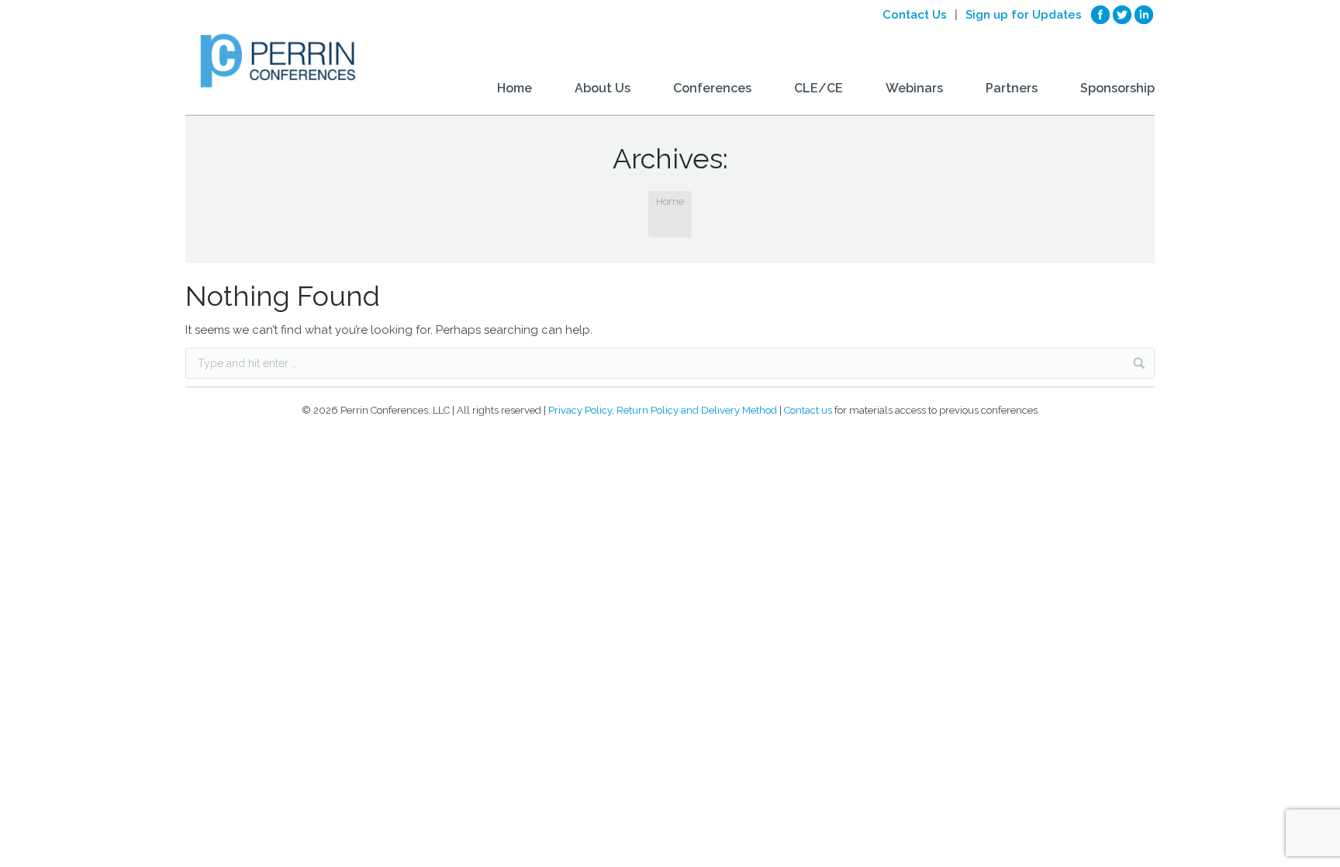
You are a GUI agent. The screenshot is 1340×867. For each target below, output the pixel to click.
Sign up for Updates (1023, 15)
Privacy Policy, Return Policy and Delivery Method (662, 410)
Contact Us (914, 15)
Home (670, 201)
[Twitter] (1122, 14)
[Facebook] (1100, 14)
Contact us (808, 410)
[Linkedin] (1144, 14)
